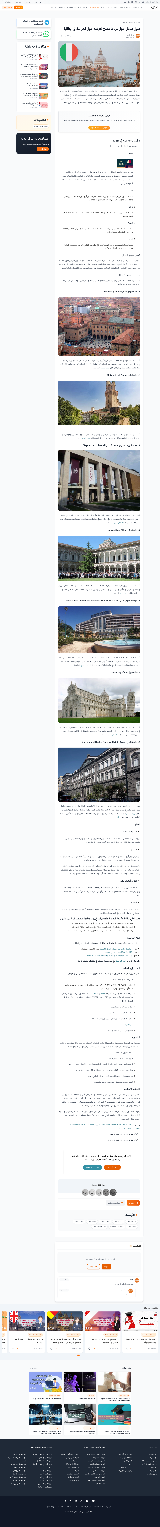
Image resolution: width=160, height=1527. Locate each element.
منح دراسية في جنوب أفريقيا (17, 1477)
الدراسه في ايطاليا (79, 1222)
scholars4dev (125, 1128)
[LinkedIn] (132, 2)
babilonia (136, 1128)
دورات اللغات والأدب (98, 1457)
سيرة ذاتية (129, 1024)
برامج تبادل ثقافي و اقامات (123, 1470)
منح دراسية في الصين (45, 1483)
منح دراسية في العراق (19, 1480)
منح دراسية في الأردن (45, 1457)
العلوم (77, 1470)
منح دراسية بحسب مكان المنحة (41, 1447)
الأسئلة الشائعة (63, 1506)
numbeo (130, 1124)
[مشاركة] (127, 1349)
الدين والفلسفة (74, 1480)
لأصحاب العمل (7, 2)
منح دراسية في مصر (46, 1474)
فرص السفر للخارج (123, 7)
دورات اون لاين (135, 7)
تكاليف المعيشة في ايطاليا (99, 1227)
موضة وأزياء (75, 1461)
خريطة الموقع (51, 1506)
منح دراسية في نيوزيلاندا (18, 1483)
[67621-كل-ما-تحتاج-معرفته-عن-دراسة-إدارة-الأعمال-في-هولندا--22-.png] (65, 1321)
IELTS (95, 993)
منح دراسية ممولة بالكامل (149, 1464)
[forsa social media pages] (93, 1501)
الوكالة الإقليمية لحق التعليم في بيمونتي (119, 952)
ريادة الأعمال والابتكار (72, 1464)
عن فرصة (28, 2)
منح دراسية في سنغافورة (18, 1464)
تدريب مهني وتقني (126, 1467)
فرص (144, 7)
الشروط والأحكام (86, 1506)
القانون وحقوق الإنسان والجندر (95, 1474)
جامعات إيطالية (132, 1227)
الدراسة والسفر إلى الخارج (128, 22)
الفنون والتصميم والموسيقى (96, 1461)
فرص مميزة (153, 1447)
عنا (103, 1506)
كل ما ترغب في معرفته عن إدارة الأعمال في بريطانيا (27, 1341)
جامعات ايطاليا (92, 1222)
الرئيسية (109, 1506)
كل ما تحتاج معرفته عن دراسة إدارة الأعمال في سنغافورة (105, 1341)
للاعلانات (97, 1506)
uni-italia (85, 1124)
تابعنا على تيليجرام (92, 1167)
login (106, 1266)
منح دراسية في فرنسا (19, 1474)
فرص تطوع (128, 1461)
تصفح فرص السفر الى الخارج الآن (99, 127)
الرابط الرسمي (105, 367)
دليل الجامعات (61, 7)
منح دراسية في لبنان (20, 1467)
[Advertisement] (80, 1522)
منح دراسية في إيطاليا (19, 1470)
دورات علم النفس (99, 1470)
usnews (102, 1124)
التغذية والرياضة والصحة (96, 1480)
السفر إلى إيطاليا (118, 1222)
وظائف (114, 7)
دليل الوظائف (72, 7)
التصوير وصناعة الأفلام (97, 1464)
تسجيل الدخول (7, 7)
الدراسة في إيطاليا (131, 1222)
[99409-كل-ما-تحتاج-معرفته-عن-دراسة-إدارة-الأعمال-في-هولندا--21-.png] (27, 1321)
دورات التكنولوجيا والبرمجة (96, 1467)
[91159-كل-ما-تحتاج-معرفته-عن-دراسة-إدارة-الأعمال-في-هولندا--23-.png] (102, 1321)
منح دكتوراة (153, 1457)
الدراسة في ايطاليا (105, 1222)
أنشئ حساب (18, 7)
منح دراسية (153, 1470)
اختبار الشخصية (105, 7)
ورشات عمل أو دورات (125, 1454)
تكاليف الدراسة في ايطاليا (116, 1227)
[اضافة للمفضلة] (131, 1349)
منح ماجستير (153, 1454)
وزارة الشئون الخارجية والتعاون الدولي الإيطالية (116, 948)
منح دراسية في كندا (46, 1470)
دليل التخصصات (84, 7)
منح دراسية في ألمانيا (46, 1477)
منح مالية (154, 1467)
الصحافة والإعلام (99, 1483)
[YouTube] (125, 2)
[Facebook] (143, 2)
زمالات (130, 1464)
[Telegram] (128, 2)
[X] (139, 2)
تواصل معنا (18, 2)
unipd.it (122, 1124)
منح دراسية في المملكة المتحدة (43, 1461)
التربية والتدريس (99, 1477)
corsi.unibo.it (112, 1124)
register (93, 1266)
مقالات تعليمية (95, 7)
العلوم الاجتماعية (73, 1477)
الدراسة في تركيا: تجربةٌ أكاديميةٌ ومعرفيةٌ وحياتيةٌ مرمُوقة (141, 1341)
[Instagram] (135, 2)
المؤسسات (53, 7)
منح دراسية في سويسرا (19, 1454)
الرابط (118, 817)
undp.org (94, 1124)
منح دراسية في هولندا (45, 1487)
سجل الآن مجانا (112, 1167)
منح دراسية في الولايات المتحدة (42, 1454)
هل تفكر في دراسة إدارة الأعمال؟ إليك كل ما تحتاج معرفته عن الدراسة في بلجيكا (65, 1341)
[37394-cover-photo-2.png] (140, 1321)
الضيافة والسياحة (73, 1467)
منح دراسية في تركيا (46, 1480)
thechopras (75, 1124)
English (37, 2)
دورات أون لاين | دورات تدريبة (94, 1447)
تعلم (139, 22)
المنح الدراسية (120, 961)
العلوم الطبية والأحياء (72, 1457)
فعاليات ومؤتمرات (126, 1457)
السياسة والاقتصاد (73, 1474)
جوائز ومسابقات (152, 1474)
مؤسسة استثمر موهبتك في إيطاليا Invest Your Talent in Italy (109, 955)
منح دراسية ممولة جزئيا (149, 1461)
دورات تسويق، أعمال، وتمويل (70, 1454)
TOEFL (103, 993)
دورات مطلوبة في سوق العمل (95, 1454)
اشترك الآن (44, 149)
